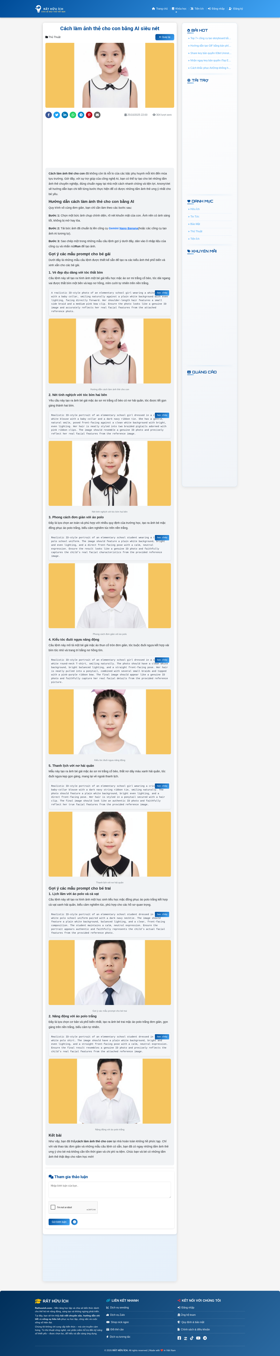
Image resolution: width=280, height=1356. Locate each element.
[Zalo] (185, 1338)
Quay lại (165, 37)
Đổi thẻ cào (117, 1329)
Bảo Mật (195, 223)
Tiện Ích (194, 238)
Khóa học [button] (181, 8)
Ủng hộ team (188, 1314)
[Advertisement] (109, 143)
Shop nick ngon (120, 1322)
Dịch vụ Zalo (117, 1314)
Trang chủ (162, 8)
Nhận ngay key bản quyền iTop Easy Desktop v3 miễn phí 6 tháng (211, 60)
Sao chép (162, 293)
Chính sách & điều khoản (195, 1329)
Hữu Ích (195, 209)
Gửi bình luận (59, 1221)
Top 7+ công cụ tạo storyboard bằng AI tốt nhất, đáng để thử (211, 38)
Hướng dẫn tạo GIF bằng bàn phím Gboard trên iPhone (211, 45)
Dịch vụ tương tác (120, 1336)
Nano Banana (128, 228)
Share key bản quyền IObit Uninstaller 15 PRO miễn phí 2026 (211, 53)
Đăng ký (238, 8)
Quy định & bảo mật (192, 1322)
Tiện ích (199, 8)
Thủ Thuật (196, 231)
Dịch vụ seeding (119, 1307)
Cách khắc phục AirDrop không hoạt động (211, 68)
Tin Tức (194, 216)
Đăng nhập (218, 8)
